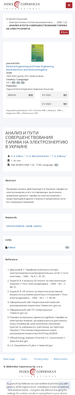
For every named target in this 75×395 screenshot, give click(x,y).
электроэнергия (15, 225)
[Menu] (69, 5)
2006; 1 (62, 22)
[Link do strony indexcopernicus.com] (37, 372)
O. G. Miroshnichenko (37, 156)
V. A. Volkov (17, 156)
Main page (9, 358)
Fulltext (11, 247)
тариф (28, 225)
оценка (37, 225)
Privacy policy (41, 358)
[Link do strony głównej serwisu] (21, 4)
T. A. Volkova (58, 156)
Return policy (60, 358)
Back (65, 32)
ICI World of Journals (16, 18)
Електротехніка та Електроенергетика (30, 22)
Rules (24, 358)
